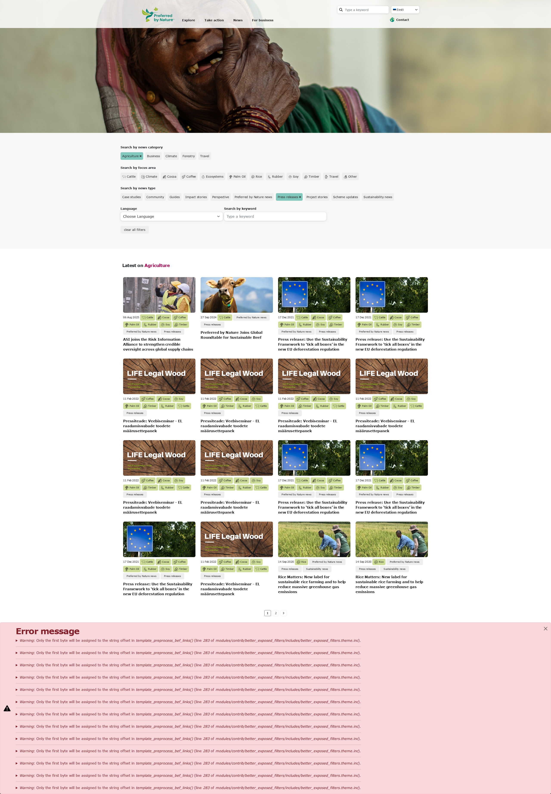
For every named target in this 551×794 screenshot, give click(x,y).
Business (153, 156)
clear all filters (134, 230)
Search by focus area (138, 167)
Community (155, 197)
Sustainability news (378, 197)
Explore (188, 20)
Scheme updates (345, 197)
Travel (204, 156)
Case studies (131, 197)
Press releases (288, 197)
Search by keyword (240, 208)
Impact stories (196, 197)
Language (129, 208)
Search (340, 9)
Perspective (220, 197)
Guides (175, 197)
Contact (402, 20)
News (238, 20)
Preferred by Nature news (253, 197)
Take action (214, 20)
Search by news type (138, 188)
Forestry (189, 156)
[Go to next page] (283, 613)
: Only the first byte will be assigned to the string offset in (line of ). (190, 640)
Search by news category (142, 147)
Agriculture (130, 156)
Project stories (317, 197)
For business (262, 20)
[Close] (545, 629)
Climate (171, 156)
